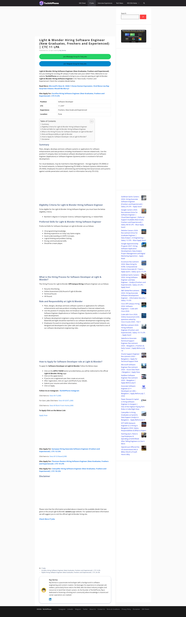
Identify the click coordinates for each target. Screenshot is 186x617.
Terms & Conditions (113, 609)
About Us (93, 609)
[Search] (143, 17)
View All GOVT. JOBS (66, 400)
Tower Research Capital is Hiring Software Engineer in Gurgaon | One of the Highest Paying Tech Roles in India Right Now (132, 404)
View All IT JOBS (55, 395)
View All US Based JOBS (58, 456)
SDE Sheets (145, 609)
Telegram (78, 609)
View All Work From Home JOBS (61, 405)
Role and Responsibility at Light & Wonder (57, 134)
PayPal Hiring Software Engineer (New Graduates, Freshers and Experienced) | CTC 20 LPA (70, 572)
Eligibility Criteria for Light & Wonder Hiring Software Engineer (64, 127)
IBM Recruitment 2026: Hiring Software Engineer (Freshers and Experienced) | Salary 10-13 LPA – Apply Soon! (133, 330)
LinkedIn (70, 609)
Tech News (119, 3)
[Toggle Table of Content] (90, 121)
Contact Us (101, 609)
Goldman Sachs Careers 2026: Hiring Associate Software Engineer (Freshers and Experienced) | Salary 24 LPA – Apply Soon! (132, 201)
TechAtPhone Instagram (69, 391)
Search (123, 13)
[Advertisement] (75, 21)
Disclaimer (46, 139)
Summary (45, 124)
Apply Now (43, 415)
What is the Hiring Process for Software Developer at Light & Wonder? (67, 132)
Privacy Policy (126, 609)
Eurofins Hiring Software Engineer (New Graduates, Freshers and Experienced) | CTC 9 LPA (70, 570)
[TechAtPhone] (49, 3)
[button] (144, 3)
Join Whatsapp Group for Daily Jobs (75, 57)
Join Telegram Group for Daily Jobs (75, 64)
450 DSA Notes (132, 3)
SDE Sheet (82, 3)
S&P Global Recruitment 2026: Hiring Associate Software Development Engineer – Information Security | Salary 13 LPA (133, 295)
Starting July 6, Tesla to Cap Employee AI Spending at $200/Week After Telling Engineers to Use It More (133, 439)
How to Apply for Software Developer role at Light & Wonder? (64, 137)
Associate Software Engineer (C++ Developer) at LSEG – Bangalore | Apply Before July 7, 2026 (133, 391)
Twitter (85, 609)
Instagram (62, 609)
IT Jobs (92, 3)
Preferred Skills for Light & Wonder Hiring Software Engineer (64, 129)
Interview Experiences (105, 3)
